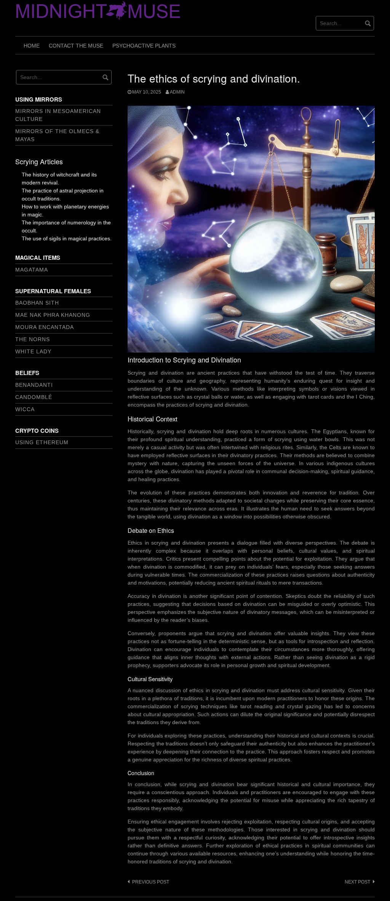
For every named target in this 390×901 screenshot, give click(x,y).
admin (177, 92)
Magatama (31, 270)
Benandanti (34, 385)
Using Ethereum (42, 442)
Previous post (150, 882)
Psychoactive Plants (144, 46)
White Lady (33, 351)
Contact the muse (76, 46)
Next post (357, 882)
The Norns (32, 339)
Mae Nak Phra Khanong (52, 315)
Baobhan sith (37, 303)
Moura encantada (44, 327)
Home (32, 46)
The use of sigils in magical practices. (67, 238)
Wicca (25, 409)
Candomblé (33, 397)
